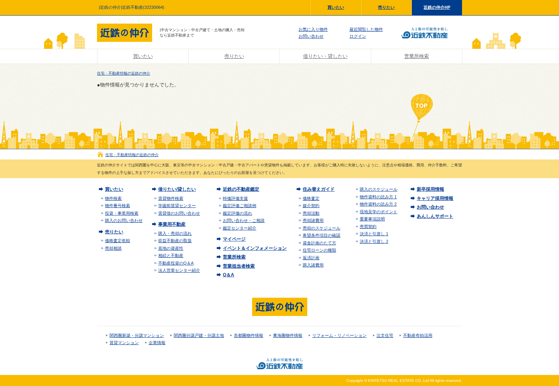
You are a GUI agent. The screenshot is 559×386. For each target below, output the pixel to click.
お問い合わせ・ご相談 (244, 220)
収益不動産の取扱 (175, 240)
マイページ (234, 239)
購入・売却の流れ (175, 233)
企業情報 (157, 342)
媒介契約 (311, 205)
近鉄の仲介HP (437, 7)
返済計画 (311, 257)
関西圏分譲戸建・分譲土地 (199, 335)
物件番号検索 (117, 205)
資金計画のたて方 (319, 243)
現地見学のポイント (378, 211)
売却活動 (311, 213)
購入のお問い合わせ (124, 220)
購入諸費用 (313, 265)
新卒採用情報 (430, 189)
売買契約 (368, 226)
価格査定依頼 (117, 240)
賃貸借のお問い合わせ (179, 213)
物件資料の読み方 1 (378, 197)
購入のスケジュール (378, 189)
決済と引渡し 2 (374, 241)
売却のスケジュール (321, 228)
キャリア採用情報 (435, 198)
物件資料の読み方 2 (378, 204)
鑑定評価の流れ (237, 213)
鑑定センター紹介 (239, 228)
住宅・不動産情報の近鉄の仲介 (123, 73)
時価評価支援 (235, 198)
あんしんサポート (435, 216)
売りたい (386, 7)
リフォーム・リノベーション (339, 335)
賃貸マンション (124, 342)
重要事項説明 (372, 219)
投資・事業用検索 (121, 213)
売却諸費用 (313, 220)
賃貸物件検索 (170, 198)
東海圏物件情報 (287, 335)
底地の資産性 (170, 248)
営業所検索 (416, 56)
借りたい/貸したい (177, 189)
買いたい (335, 7)
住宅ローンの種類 (319, 250)
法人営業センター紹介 (179, 270)
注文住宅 (384, 335)
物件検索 (113, 198)
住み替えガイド (319, 189)
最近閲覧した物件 (366, 29)
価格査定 (311, 198)
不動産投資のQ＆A (176, 263)
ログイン (357, 36)
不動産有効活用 (417, 335)
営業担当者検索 (239, 266)
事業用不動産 (172, 224)
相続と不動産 (170, 255)
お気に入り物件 (313, 29)
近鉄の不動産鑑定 (241, 189)
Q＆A (228, 275)
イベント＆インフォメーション (255, 248)
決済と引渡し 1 (374, 233)
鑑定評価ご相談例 (239, 205)
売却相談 (113, 248)
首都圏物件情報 (248, 335)
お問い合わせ (311, 36)
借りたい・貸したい (325, 56)
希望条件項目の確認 (321, 235)
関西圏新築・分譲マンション (137, 335)
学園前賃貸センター (177, 205)
